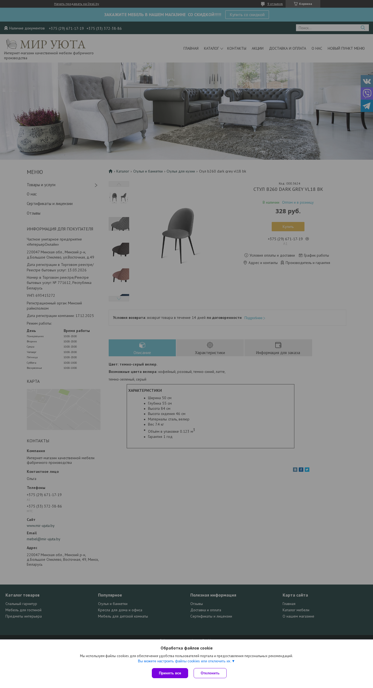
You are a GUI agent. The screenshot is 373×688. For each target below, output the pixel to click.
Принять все (170, 673)
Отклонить (210, 673)
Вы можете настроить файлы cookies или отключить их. (185, 661)
